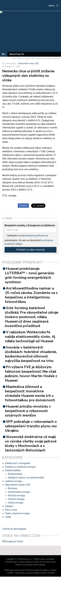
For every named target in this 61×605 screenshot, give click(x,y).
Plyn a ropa (11, 510)
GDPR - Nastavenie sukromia (20, 573)
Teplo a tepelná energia (17, 513)
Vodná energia (15, 502)
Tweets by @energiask (14, 529)
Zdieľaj (9, 5)
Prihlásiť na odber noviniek (30, 249)
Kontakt (51, 573)
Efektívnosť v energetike (17, 463)
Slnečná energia (16, 495)
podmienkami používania (32, 235)
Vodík (8, 517)
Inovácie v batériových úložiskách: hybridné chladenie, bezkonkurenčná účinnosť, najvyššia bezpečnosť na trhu (31, 354)
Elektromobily (15, 474)
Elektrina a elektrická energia (20, 467)
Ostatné (9, 506)
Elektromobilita (13, 470)
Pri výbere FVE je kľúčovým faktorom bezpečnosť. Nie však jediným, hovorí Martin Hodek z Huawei (31, 374)
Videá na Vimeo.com (21, 536)
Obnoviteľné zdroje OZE (28, 63)
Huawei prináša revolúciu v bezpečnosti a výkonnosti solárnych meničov (28, 411)
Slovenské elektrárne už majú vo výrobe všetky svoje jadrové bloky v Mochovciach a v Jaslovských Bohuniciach (31, 443)
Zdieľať (23, 205)
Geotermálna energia (19, 492)
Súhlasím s (13, 235)
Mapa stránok (40, 573)
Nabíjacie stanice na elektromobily (26, 477)
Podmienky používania (14, 570)
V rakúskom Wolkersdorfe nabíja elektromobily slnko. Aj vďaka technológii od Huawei (30, 336)
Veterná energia (16, 499)
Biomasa (12, 488)
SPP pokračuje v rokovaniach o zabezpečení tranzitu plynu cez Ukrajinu (31, 426)
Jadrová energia (13, 481)
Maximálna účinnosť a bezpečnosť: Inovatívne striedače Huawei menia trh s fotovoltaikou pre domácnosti (30, 393)
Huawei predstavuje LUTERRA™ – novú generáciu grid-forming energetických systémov (29, 275)
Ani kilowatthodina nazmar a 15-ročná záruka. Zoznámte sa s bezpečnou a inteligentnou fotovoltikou (31, 295)
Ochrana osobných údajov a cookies (41, 570)
